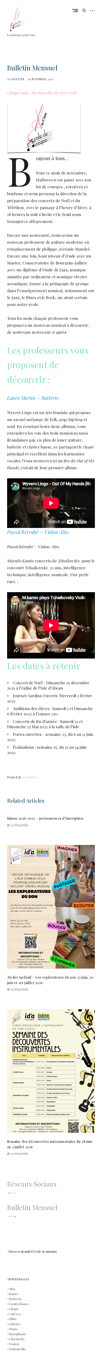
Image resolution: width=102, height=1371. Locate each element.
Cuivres (15, 1314)
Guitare (15, 1324)
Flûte (13, 1319)
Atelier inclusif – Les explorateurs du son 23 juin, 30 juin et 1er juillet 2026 (50, 980)
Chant (14, 1309)
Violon (14, 1344)
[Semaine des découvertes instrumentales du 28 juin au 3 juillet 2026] (51, 1071)
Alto (12, 1289)
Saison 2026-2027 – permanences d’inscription (45, 818)
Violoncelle (17, 1349)
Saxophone (17, 1334)
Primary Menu (76, 10)
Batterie (15, 1299)
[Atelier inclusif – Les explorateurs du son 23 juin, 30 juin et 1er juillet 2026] (51, 907)
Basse (13, 1294)
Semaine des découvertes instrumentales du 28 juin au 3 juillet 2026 (49, 1144)
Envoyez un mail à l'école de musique (33, 1251)
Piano (13, 1329)
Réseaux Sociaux (32, 1183)
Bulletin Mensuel (32, 1207)
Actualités (15, 79)
